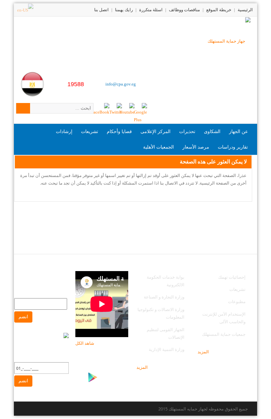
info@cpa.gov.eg (120, 84)
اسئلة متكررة (151, 9)
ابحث (23, 108)
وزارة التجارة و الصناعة (164, 297)
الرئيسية (245, 9)
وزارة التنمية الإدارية (166, 349)
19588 (75, 84)
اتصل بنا (101, 9)
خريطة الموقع (218, 9)
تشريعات (237, 289)
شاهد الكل (84, 343)
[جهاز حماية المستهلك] (229, 40)
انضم (23, 316)
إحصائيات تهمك (232, 277)
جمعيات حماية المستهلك (224, 334)
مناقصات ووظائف (184, 9)
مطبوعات (237, 301)
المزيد (203, 352)
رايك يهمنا (124, 9)
